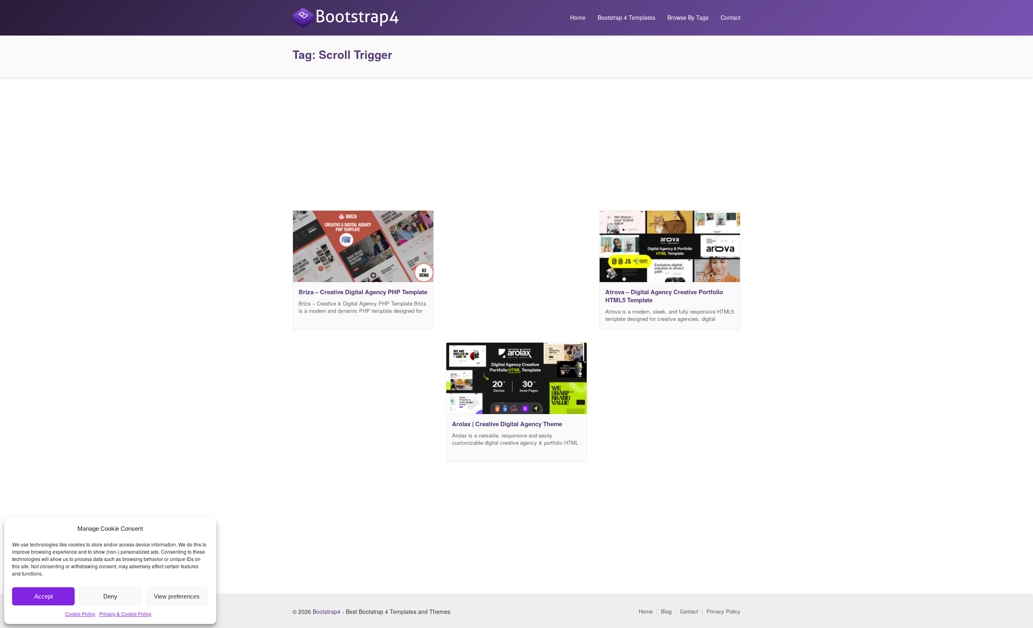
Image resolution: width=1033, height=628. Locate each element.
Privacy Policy (723, 611)
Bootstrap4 (327, 611)
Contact (730, 17)
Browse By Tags (688, 17)
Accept (43, 596)
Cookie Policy (80, 613)
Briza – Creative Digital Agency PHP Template (363, 291)
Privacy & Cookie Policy (125, 613)
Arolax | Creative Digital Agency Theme (507, 423)
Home (578, 17)
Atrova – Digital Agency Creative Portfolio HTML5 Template (664, 295)
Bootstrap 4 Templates (626, 17)
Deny (110, 596)
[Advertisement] (516, 141)
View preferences (177, 596)
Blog (666, 611)
